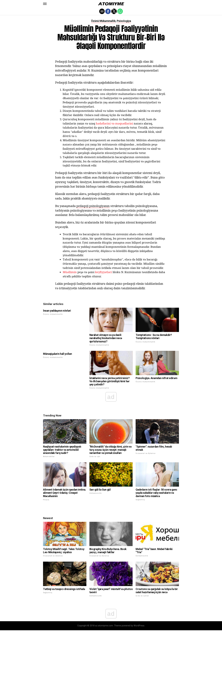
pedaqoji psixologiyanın (93, 206)
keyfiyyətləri (103, 272)
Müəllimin (70, 272)
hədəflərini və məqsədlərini (114, 123)
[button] (45, 4)
